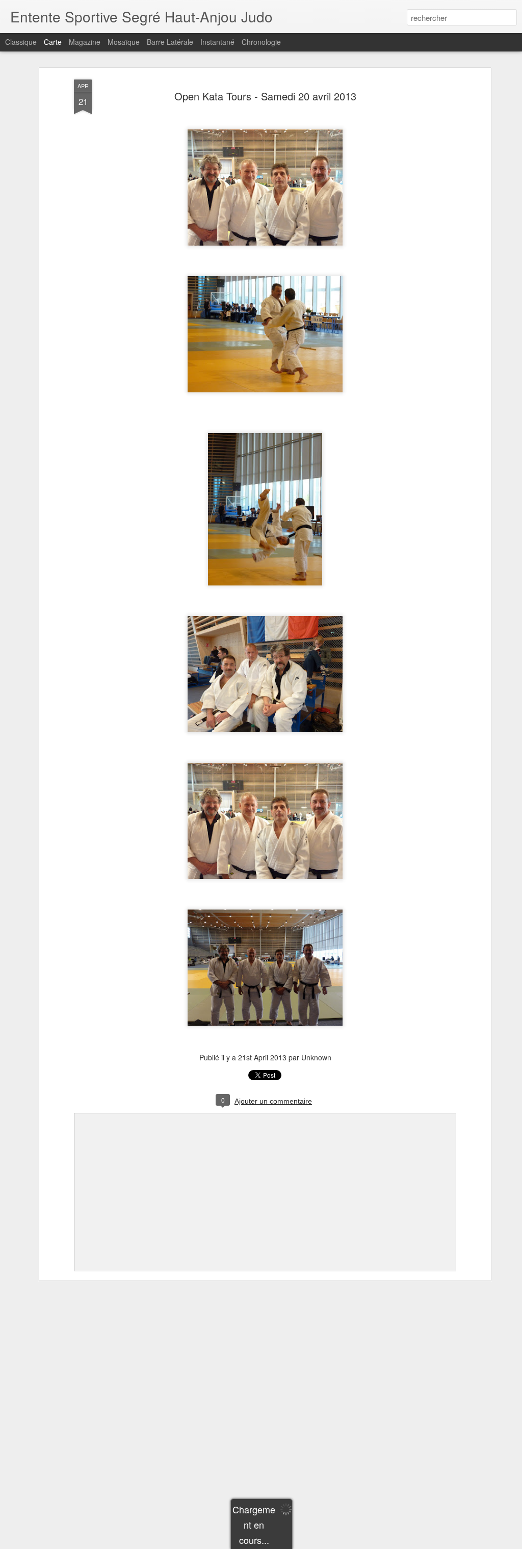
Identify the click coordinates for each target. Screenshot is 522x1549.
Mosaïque (124, 42)
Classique (21, 42)
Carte (53, 42)
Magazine (84, 42)
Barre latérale (170, 42)
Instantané (217, 42)
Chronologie (261, 42)
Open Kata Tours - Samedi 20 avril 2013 (265, 96)
